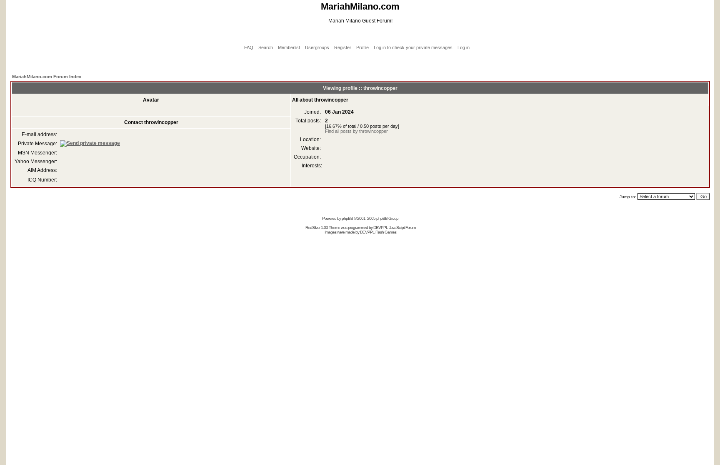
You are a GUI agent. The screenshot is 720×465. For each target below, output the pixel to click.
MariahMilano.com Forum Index (46, 76)
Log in (464, 47)
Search (265, 47)
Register (342, 47)
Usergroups (317, 47)
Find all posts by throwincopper (356, 131)
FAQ (248, 47)
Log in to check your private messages (413, 47)
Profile (362, 47)
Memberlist (289, 47)
